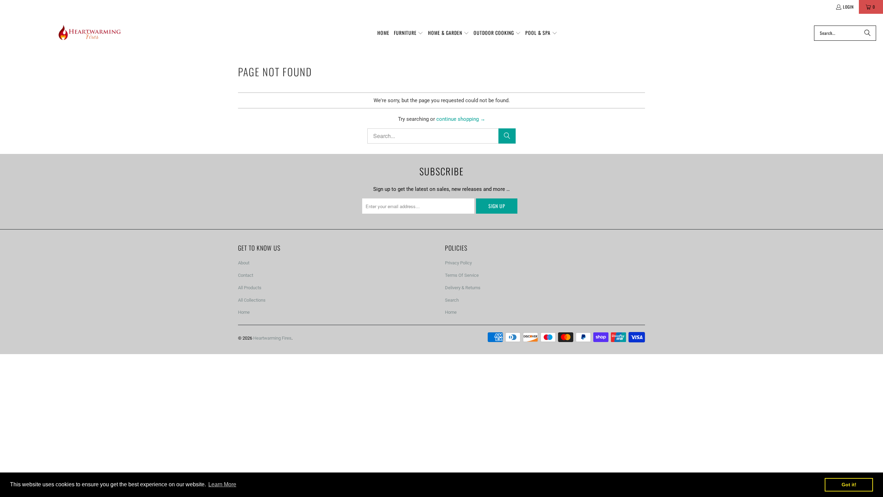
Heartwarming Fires (272, 338)
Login (848, 7)
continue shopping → (460, 119)
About (243, 262)
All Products (249, 287)
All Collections (252, 300)
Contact (245, 275)
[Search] (867, 33)
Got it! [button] (849, 484)
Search (452, 300)
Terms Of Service (462, 275)
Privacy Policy (458, 262)
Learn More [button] (222, 484)
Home (244, 312)
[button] (409, 33)
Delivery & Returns (462, 287)
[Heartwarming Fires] (90, 33)
